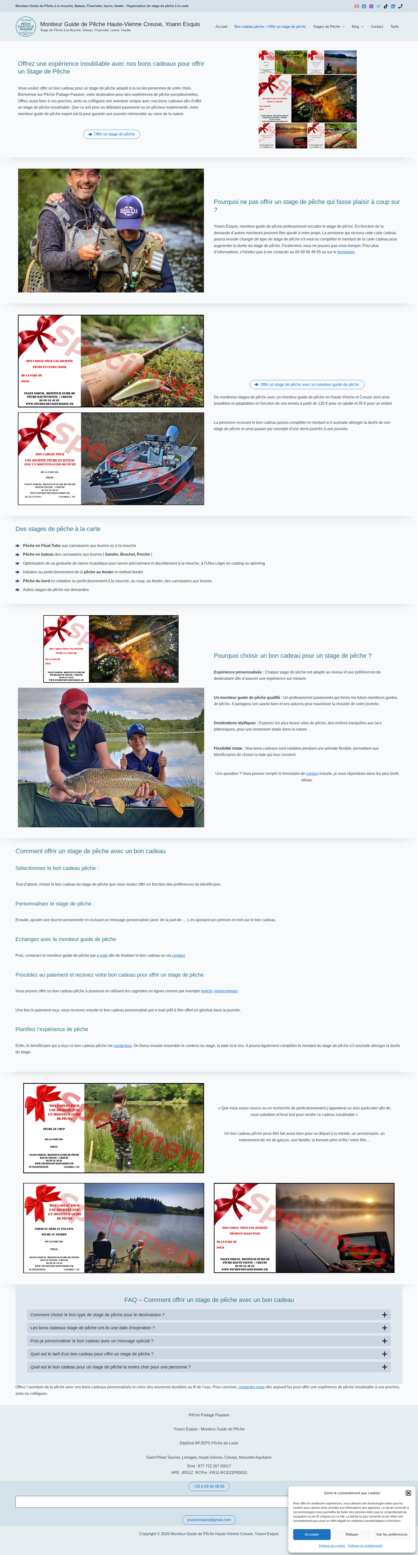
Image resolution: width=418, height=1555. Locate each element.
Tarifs (394, 26)
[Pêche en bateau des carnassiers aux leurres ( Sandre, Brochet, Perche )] (83, 554)
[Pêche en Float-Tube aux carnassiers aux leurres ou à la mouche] (75, 546)
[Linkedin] (393, 6)
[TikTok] (386, 6)
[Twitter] (378, 6)
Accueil (221, 26)
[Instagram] (371, 6)
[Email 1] (357, 6)
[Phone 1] (400, 6)
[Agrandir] (197, 1089)
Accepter (312, 1534)
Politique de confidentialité (365, 1546)
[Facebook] (364, 6)
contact (312, 773)
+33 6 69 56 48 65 (209, 1486)
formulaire (346, 252)
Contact (377, 26)
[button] (408, 1493)
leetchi (206, 991)
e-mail (102, 955)
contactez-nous (252, 1387)
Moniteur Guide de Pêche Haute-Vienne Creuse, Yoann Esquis (120, 24)
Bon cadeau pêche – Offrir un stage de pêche (270, 26)
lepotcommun (226, 991)
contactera (123, 1046)
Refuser (352, 1534)
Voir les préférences (392, 1534)
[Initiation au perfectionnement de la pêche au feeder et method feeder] (79, 572)
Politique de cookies (332, 1546)
